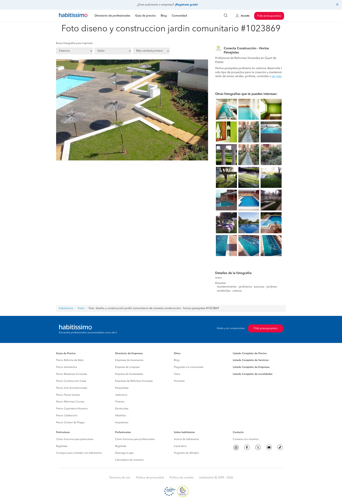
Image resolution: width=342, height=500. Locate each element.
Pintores (119, 401)
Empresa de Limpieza (127, 367)
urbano (237, 291)
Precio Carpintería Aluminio (72, 408)
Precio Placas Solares (68, 395)
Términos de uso (119, 477)
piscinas (259, 286)
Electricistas (121, 408)
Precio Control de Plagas (70, 422)
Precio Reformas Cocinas (70, 401)
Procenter (179, 381)
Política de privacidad (150, 477)
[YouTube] (269, 447)
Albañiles (120, 415)
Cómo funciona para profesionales (135, 439)
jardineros (245, 286)
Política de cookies (182, 477)
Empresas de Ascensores (129, 360)
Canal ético (180, 446)
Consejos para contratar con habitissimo (79, 453)
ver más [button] (276, 76)
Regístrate (61, 446)
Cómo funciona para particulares (74, 439)
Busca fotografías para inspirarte (74, 43)
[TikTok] (280, 447)
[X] (258, 447)
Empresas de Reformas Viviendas (134, 381)
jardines (271, 286)
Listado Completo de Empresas (251, 367)
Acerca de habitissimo (186, 439)
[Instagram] (236, 447)
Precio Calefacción (66, 415)
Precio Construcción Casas (71, 381)
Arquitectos (121, 422)
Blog (176, 360)
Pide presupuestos (269, 16)
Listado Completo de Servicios (251, 360)
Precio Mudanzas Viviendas (71, 374)
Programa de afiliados (186, 453)
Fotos (177, 374)
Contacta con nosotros (245, 439)
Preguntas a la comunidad (188, 367)
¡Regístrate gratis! (186, 4)
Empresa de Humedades (129, 374)
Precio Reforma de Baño (70, 360)
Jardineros (121, 395)
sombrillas (223, 291)
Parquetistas (121, 388)
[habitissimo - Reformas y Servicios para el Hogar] (73, 16)
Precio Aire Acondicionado (71, 388)
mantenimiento (227, 286)
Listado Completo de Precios (250, 353)
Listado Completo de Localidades (252, 374)
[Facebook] (247, 447)
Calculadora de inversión (129, 460)
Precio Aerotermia (66, 367)
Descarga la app (124, 453)
